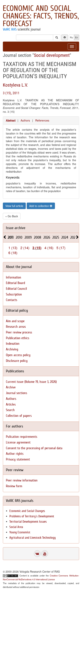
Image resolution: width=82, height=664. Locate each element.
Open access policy (18, 355)
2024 (64, 237)
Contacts (11, 300)
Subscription (14, 294)
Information (13, 277)
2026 (46, 237)
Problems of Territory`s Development (31, 516)
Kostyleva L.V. (15, 85)
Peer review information (22, 480)
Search (10, 410)
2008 (37, 237)
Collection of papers (19, 416)
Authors (25, 120)
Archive (11, 387)
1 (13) (12, 247)
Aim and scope (15, 321)
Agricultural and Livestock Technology (32, 537)
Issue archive (15, 228)
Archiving (12, 349)
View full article (14, 206)
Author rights (14, 454)
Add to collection (39, 206)
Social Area (16, 527)
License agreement (18, 442)
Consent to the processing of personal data (34, 448)
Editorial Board (15, 283)
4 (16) (48, 247)
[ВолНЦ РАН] (37, 553)
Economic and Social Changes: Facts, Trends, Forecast (41, 16)
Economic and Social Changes (27, 511)
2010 (19, 237)
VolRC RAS (10, 29)
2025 (55, 237)
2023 (73, 237)
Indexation (12, 344)
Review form (14, 486)
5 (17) (60, 247)
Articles (11, 404)
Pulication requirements (21, 437)
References (42, 120)
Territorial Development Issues (28, 521)
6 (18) (12, 252)
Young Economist (19, 532)
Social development (52, 55)
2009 (28, 237)
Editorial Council (16, 289)
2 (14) (24, 247)
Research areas (16, 327)
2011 (11, 237)
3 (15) (36, 247)
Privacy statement (18, 459)
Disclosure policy (17, 361)
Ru (71, 37)
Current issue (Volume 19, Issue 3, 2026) (31, 382)
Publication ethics (17, 338)
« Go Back (11, 216)
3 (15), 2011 (11, 93)
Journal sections (16, 393)
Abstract (10, 120)
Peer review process (19, 332)
